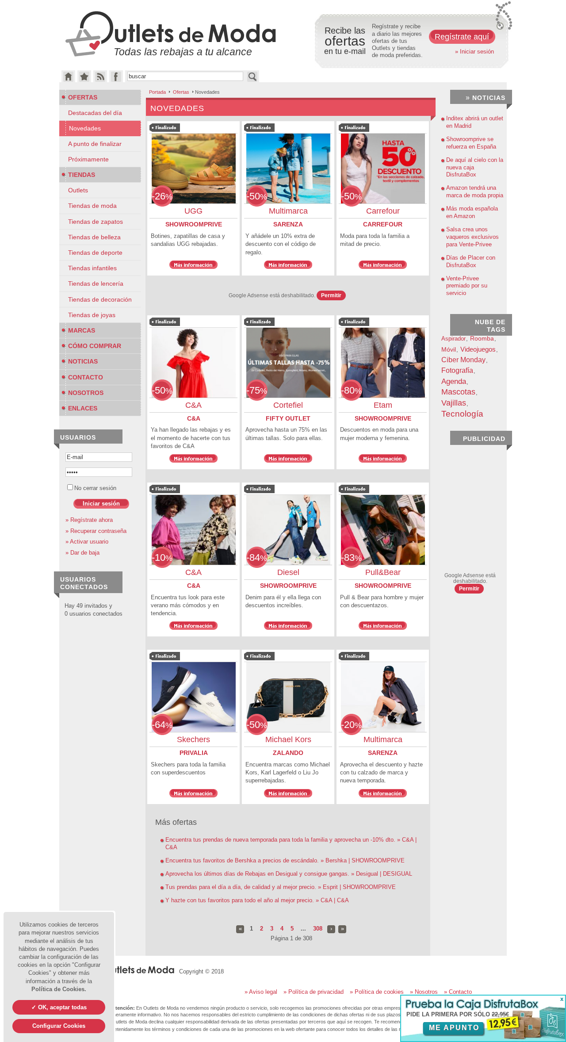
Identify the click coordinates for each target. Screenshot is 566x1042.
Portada (157, 92)
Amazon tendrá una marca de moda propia (474, 191)
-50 (256, 196)
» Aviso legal (261, 991)
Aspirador (453, 338)
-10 (162, 557)
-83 (351, 557)
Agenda (453, 381)
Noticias (83, 361)
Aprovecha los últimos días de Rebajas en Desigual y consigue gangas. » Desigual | (288, 873)
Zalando (288, 752)
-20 (351, 724)
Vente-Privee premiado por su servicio (466, 286)
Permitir (331, 295)
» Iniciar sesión (474, 51)
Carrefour (383, 211)
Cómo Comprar (94, 345)
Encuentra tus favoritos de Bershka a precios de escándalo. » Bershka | (285, 860)
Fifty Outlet (288, 418)
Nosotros (85, 392)
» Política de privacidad (313, 991)
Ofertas (181, 92)
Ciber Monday (463, 360)
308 (317, 928)
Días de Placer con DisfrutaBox (470, 261)
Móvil (448, 349)
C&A (193, 405)
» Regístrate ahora (89, 520)
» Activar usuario (86, 541)
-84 (256, 557)
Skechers (193, 739)
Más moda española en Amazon (472, 212)
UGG (193, 211)
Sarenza (288, 224)
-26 (162, 196)
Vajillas (453, 402)
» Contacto (458, 991)
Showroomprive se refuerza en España (471, 143)
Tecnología (462, 413)
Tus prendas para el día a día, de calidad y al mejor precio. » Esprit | (280, 887)
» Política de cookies (377, 991)
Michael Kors (288, 739)
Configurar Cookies (58, 1026)
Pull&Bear (383, 572)
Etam (383, 405)
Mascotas (458, 391)
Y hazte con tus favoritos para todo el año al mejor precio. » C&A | (257, 900)
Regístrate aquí (462, 36)
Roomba (482, 338)
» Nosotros (424, 991)
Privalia (194, 752)
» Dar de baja (82, 552)
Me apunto (454, 1027)
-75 (256, 390)
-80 (351, 390)
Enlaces (82, 408)
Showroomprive (193, 224)
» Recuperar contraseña (95, 531)
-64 (162, 724)
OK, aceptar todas (62, 1007)
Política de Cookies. (58, 989)
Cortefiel (288, 405)
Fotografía (457, 370)
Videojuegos (478, 349)
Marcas (81, 330)
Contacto (85, 377)
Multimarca (288, 211)
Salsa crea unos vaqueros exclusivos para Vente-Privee (472, 237)
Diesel (288, 572)
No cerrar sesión (95, 488)
